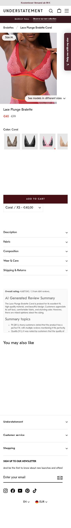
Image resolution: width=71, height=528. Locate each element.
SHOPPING (9, 448)
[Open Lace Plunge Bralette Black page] (29, 141)
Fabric (6, 241)
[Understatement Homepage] (23, 10)
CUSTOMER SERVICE (13, 435)
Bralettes (8, 27)
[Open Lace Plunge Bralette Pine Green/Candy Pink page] (47, 141)
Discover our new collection (44, 19)
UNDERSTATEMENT (13, 422)
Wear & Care (11, 260)
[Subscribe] (60, 477)
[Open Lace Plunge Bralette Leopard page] (12, 141)
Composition (11, 251)
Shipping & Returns (14, 270)
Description (10, 232)
